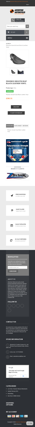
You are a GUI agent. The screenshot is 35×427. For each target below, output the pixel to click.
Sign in (27, 4)
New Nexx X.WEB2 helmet (14, 396)
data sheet (18, 125)
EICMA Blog (10, 393)
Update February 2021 (13, 391)
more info (10, 125)
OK (23, 376)
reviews (25, 125)
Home (8, 43)
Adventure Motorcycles (21, 422)
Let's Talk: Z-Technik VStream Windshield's (17, 389)
